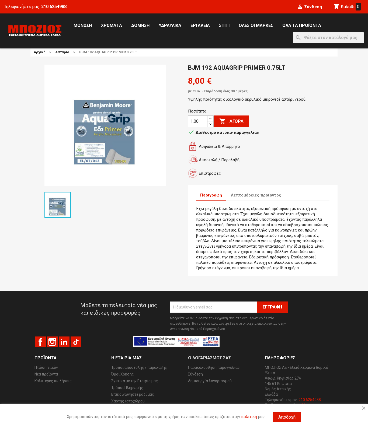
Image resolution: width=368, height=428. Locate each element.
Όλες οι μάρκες (256, 25)
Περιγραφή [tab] (211, 195)
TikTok (76, 341)
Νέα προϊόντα (46, 374)
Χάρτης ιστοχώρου (128, 401)
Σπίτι (224, 25)
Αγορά (231, 121)
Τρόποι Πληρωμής (127, 387)
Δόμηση (140, 25)
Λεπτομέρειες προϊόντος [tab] (256, 195)
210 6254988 (54, 6)
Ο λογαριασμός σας (209, 357)
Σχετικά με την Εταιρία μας (134, 381)
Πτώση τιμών (46, 367)
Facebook (40, 341)
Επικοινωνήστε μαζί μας (132, 394)
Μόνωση (83, 25)
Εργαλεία (200, 25)
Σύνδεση (195, 374)
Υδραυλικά (170, 25)
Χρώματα (111, 25)
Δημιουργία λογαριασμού (210, 381)
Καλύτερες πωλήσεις (53, 381)
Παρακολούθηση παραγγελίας (214, 367)
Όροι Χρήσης (122, 374)
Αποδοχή (287, 417)
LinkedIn (64, 341)
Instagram (52, 341)
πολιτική (249, 416)
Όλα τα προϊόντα (301, 25)
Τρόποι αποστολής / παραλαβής (139, 367)
